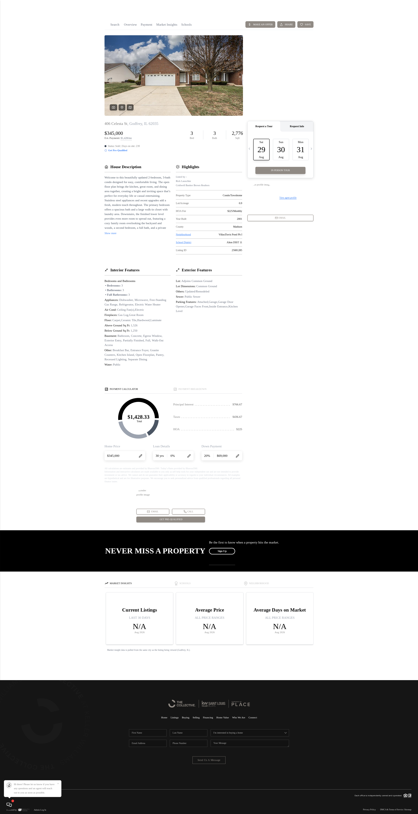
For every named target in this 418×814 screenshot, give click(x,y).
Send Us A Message (209, 760)
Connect (253, 717)
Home (164, 717)
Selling (196, 717)
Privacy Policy (369, 809)
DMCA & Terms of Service (391, 809)
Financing (208, 717)
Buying (185, 717)
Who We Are (238, 717)
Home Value (222, 717)
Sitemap (407, 809)
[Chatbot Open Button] (9, 805)
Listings (175, 717)
